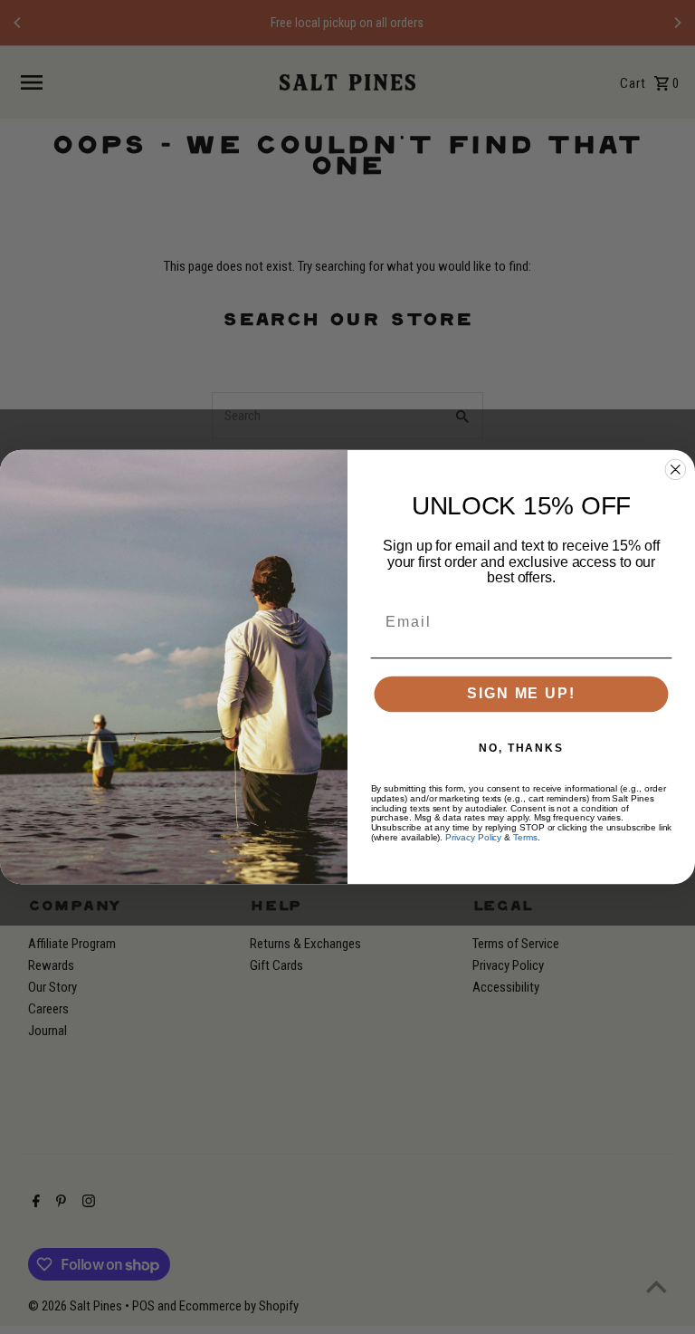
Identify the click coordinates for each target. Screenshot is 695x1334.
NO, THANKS (521, 748)
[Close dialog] (676, 470)
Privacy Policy (473, 837)
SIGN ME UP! (521, 694)
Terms (525, 837)
